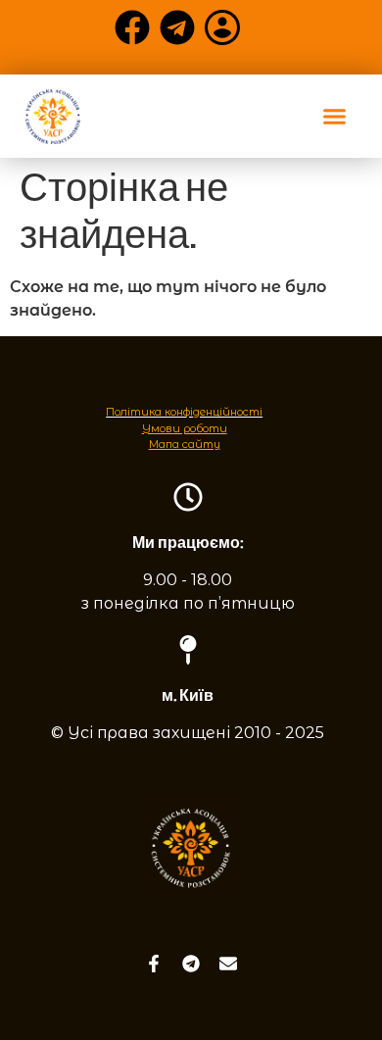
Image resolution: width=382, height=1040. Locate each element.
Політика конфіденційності (184, 412)
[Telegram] (177, 27)
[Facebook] (132, 27)
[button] (335, 116)
